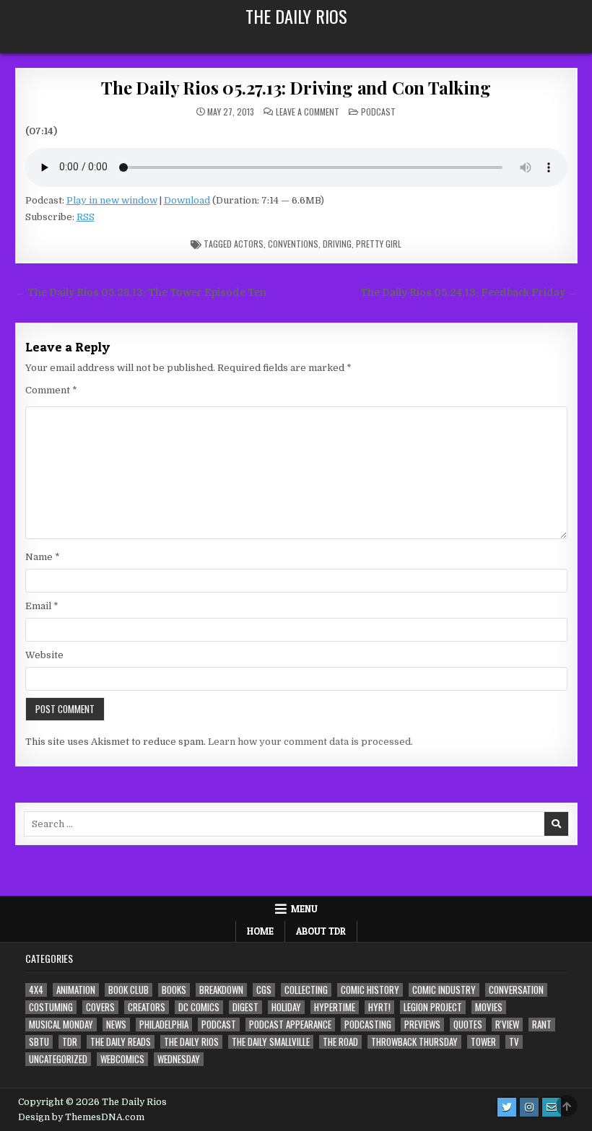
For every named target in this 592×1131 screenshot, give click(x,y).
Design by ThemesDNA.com (81, 1117)
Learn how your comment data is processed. (310, 741)
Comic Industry (444, 990)
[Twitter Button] (506, 1107)
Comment (51, 390)
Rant (542, 1024)
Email (41, 606)
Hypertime (334, 1007)
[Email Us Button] (551, 1107)
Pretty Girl (378, 243)
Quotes (467, 1024)
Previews (422, 1024)
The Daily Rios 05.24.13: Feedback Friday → (469, 292)
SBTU (39, 1042)
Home (260, 931)
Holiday (286, 1007)
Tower (483, 1042)
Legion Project (433, 1007)
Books (174, 990)
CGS (263, 990)
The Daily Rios (296, 16)
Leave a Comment (307, 112)
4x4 (36, 990)
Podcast (378, 111)
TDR (69, 1042)
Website (44, 655)
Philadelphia (163, 1024)
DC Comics (198, 1007)
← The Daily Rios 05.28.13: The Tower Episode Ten (140, 292)
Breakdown (221, 990)
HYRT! (379, 1007)
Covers (100, 1007)
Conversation (516, 990)
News (116, 1024)
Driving (337, 243)
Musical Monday (61, 1024)
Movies (488, 1007)
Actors (249, 243)
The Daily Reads (120, 1042)
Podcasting (367, 1024)
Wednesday (178, 1059)
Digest (245, 1007)
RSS (86, 216)
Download (187, 200)
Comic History (370, 990)
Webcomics (122, 1059)
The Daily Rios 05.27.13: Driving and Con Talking (295, 87)
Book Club (128, 990)
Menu (304, 908)
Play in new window (111, 200)
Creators (146, 1007)
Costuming (51, 1007)
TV (514, 1042)
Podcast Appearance (290, 1024)
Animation (75, 990)
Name (42, 556)
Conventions (293, 243)
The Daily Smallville (271, 1042)
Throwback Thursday (414, 1042)
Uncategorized (58, 1059)
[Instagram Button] (529, 1107)
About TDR (321, 931)
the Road (340, 1042)
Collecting (306, 990)
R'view (507, 1024)
